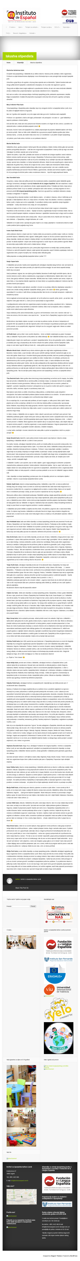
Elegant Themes (56, 1256)
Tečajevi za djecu (46, 27)
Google (31, 888)
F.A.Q (7, 33)
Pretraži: (9, 906)
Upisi (19, 27)
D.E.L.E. (57, 27)
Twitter (39, 888)
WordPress (73, 1256)
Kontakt (32, 33)
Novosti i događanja (19, 33)
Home (8, 62)
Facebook (35, 888)
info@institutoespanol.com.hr (19, 1181)
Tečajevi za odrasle (31, 27)
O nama (11, 27)
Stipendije (66, 27)
